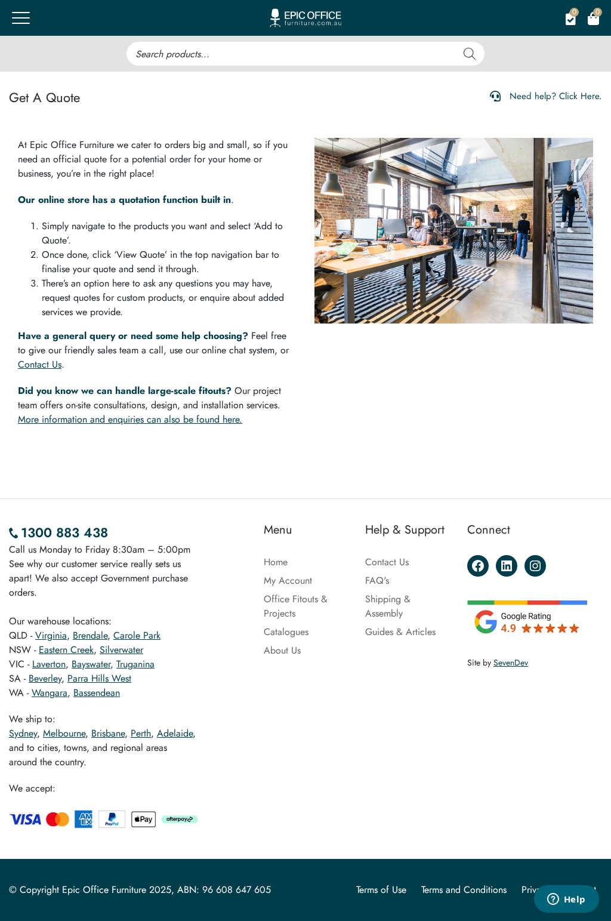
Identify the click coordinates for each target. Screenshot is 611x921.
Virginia (51, 635)
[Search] (470, 54)
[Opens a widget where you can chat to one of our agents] (566, 900)
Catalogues (286, 632)
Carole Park (137, 635)
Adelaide (175, 733)
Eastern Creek (66, 650)
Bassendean (96, 693)
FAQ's (377, 580)
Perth (141, 733)
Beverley (45, 678)
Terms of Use (381, 890)
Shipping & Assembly (388, 606)
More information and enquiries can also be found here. (130, 419)
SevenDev (510, 663)
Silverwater (121, 650)
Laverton (49, 664)
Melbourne (64, 733)
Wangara (49, 693)
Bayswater (91, 664)
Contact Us (39, 364)
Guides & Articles (400, 632)
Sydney (23, 733)
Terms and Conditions (464, 890)
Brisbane (108, 733)
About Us (282, 650)
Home (276, 562)
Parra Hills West (99, 678)
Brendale (90, 635)
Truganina (135, 664)
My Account (288, 580)
